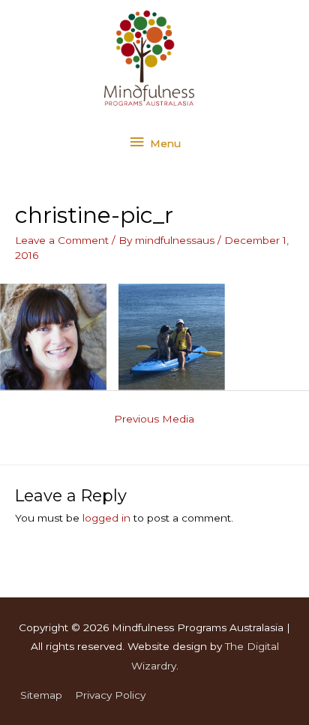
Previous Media (154, 419)
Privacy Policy (110, 695)
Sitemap (41, 695)
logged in (106, 518)
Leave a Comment (62, 240)
